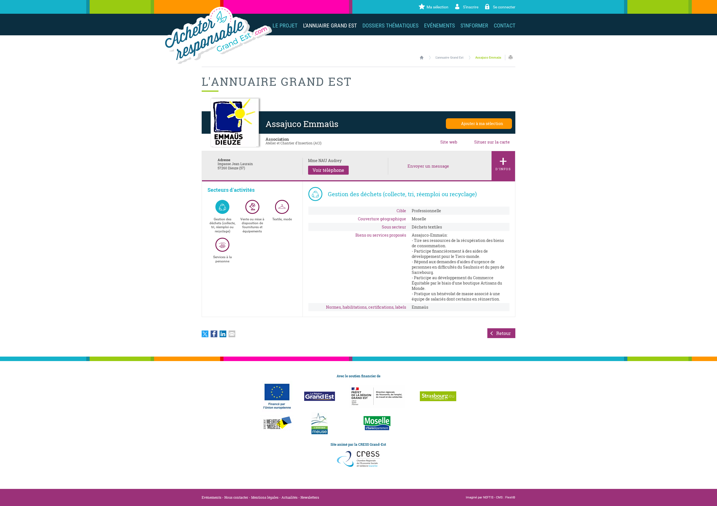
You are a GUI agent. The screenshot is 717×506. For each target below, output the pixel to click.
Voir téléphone (328, 170)
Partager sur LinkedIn (223, 334)
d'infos (503, 161)
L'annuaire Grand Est (450, 57)
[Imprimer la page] (511, 57)
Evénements (211, 497)
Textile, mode (282, 219)
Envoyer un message (428, 166)
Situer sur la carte (492, 142)
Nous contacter (236, 497)
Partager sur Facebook (214, 334)
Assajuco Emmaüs (488, 57)
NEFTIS (488, 497)
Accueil (422, 57)
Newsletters (310, 497)
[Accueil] (217, 35)
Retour (503, 333)
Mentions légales (264, 497)
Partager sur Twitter (205, 334)
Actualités (289, 497)
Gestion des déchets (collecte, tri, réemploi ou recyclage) (222, 225)
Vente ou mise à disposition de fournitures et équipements (252, 225)
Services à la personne (222, 259)
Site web (448, 142)
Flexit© (510, 497)
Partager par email (232, 334)
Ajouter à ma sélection (482, 123)
